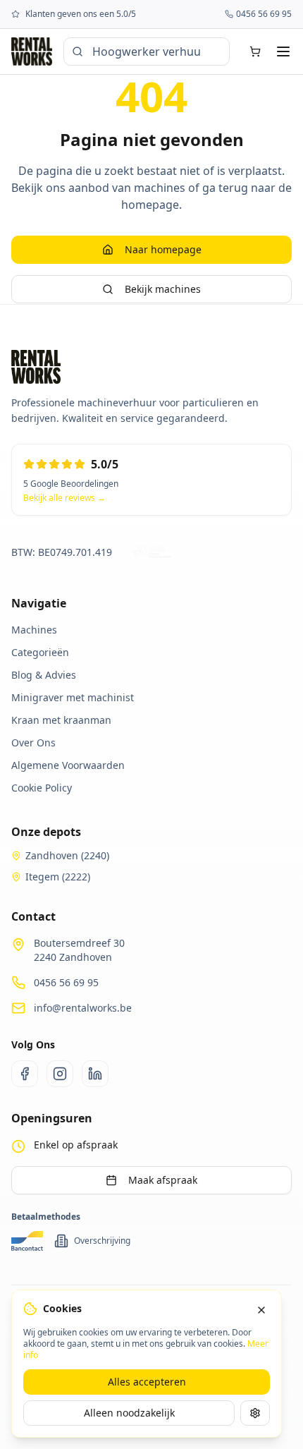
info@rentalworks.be (83, 1007)
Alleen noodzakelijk (129, 1412)
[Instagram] (60, 1073)
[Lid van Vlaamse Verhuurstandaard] (153, 552)
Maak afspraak (162, 1180)
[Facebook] (24, 1073)
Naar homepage (163, 249)
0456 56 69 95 (66, 982)
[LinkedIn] (95, 1073)
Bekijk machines (163, 289)
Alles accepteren (147, 1381)
